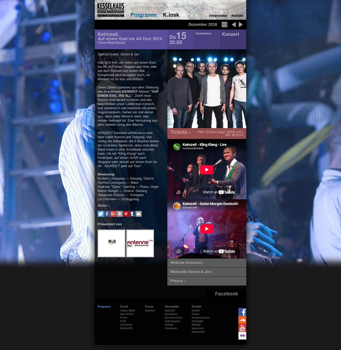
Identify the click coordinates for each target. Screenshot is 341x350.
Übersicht (170, 310)
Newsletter (197, 321)
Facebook (226, 293)
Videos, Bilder (127, 310)
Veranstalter (172, 306)
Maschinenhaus (173, 317)
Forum (123, 317)
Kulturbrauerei (172, 321)
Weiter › (103, 205)
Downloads (171, 328)
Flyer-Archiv (126, 314)
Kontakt (196, 306)
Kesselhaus (171, 314)
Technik (169, 324)
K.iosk (124, 306)
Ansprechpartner (201, 317)
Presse (149, 306)
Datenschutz (198, 331)
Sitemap (196, 324)
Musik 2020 (126, 328)
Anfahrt (196, 310)
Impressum (198, 328)
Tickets (195, 314)
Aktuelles (150, 310)
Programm (104, 306)
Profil (123, 321)
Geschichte (126, 324)
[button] (101, 214)
